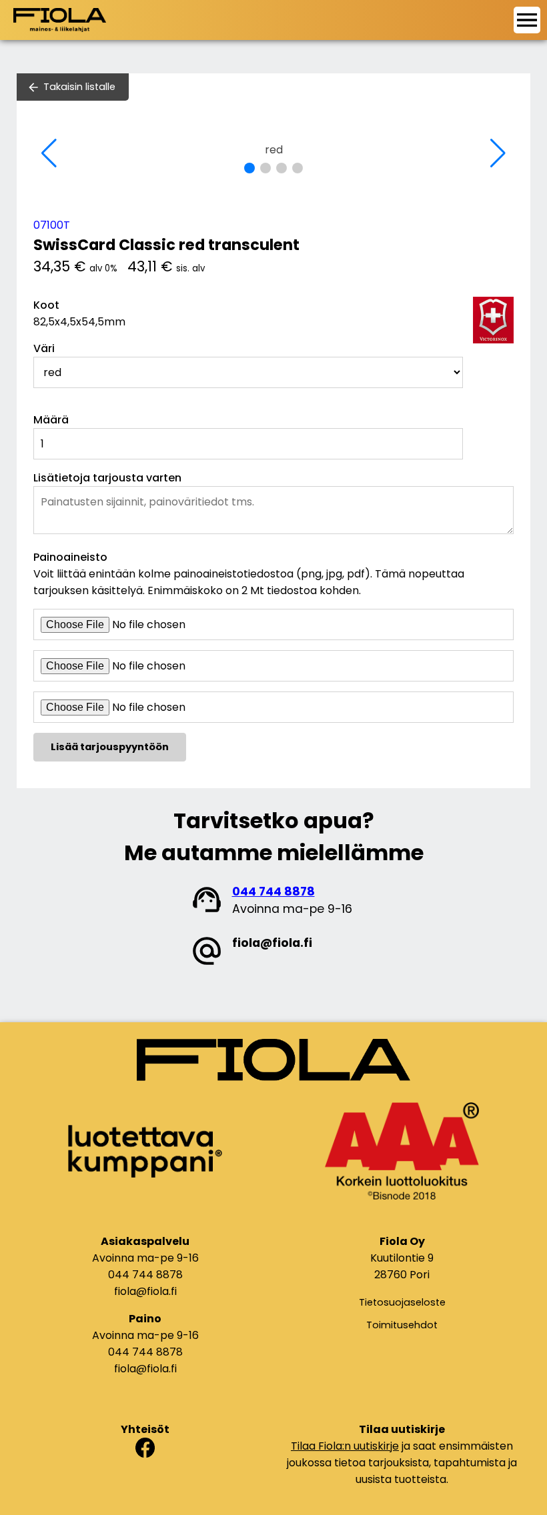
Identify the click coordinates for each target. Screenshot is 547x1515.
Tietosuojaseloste (402, 1302)
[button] (249, 168)
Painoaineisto (70, 557)
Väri (44, 348)
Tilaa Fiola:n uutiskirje (345, 1446)
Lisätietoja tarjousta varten (107, 477)
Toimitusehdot (402, 1325)
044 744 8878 (273, 892)
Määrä (51, 419)
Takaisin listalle (79, 86)
